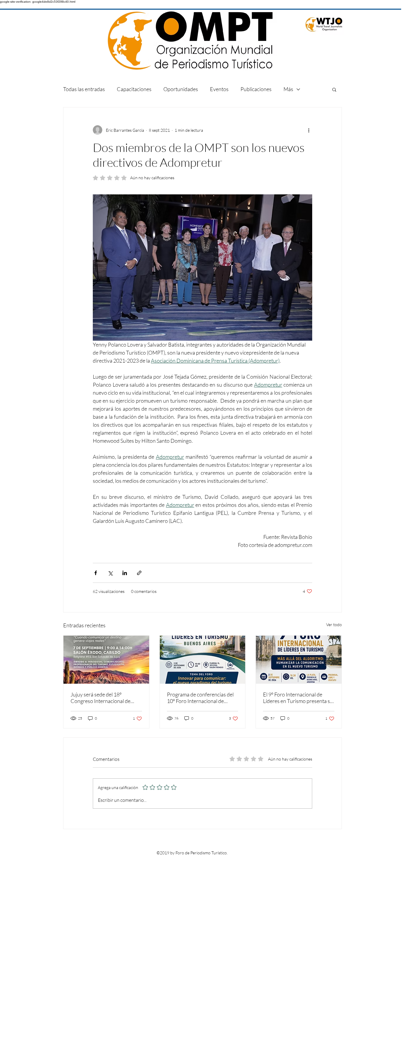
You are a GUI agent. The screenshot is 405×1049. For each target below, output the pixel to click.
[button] (334, 89)
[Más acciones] (308, 130)
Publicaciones (256, 89)
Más (288, 89)
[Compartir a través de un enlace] (139, 573)
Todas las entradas (84, 89)
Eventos (219, 89)
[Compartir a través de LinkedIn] (124, 573)
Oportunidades (180, 89)
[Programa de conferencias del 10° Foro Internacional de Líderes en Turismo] (202, 660)
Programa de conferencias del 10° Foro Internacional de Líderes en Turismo (200, 697)
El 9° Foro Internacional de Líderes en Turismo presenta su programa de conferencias (298, 697)
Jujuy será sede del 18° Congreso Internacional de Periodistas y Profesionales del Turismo (105, 697)
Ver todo (334, 624)
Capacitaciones (134, 89)
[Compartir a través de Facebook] (95, 573)
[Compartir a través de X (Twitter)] (110, 573)
